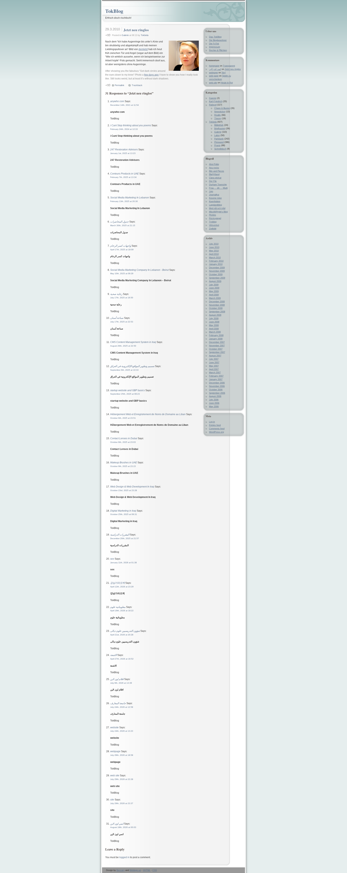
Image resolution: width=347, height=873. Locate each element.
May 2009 (214, 291)
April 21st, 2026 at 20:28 (121, 635)
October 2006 (215, 389)
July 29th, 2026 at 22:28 (121, 779)
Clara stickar (215, 177)
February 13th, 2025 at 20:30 (124, 201)
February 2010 (216, 261)
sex (112, 558)
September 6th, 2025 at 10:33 (124, 370)
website (114, 727)
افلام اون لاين (117, 679)
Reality (217, 115)
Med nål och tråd (217, 208)
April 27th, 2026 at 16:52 (122, 659)
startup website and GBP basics (127, 390)
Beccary (120, 870)
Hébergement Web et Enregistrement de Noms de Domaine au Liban (148, 414)
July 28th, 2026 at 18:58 (121, 755)
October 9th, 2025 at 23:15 (123, 466)
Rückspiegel (215, 218)
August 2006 (215, 396)
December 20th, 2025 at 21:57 (124, 538)
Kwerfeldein (214, 201)
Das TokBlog (215, 37)
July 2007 (213, 359)
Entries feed (215, 425)
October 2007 (215, 349)
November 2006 (217, 386)
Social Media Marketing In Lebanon (129, 197)
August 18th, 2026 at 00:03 (123, 827)
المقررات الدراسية (119, 534)
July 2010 (213, 244)
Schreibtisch (220, 149)
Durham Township (218, 184)
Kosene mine (215, 198)
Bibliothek (219, 125)
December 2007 (217, 342)
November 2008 (217, 305)
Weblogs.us (135, 870)
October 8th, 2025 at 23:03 (123, 442)
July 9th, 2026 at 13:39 (121, 683)
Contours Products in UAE (124, 173)
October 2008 (215, 308)
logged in (124, 857)
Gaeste (212, 98)
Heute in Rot (227, 82)
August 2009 (215, 281)
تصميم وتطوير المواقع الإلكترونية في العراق (132, 366)
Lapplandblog (215, 205)
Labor (217, 135)
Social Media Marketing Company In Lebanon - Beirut (139, 270)
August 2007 (215, 355)
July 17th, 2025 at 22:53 (121, 322)
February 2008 (216, 335)
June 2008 (214, 322)
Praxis (217, 145)
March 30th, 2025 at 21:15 (122, 225)
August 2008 (215, 315)
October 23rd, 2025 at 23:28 (123, 490)
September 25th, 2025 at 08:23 (125, 394)
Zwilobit (212, 228)
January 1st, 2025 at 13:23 (123, 153)
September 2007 (217, 352)
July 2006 (213, 399)
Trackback (137, 85)
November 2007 (217, 345)
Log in (212, 422)
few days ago (151, 74)
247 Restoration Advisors (124, 149)
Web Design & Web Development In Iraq (132, 486)
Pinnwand (219, 142)
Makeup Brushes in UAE (123, 462)
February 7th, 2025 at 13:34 (123, 177)
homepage (214, 66)
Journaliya (214, 194)
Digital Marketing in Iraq (123, 510)
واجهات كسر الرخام (120, 245)
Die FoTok (214, 43)
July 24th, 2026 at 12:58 (121, 707)
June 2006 (214, 403)
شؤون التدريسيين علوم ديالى (125, 631)
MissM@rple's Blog (218, 211)
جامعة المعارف (118, 703)
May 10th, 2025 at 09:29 (121, 273)
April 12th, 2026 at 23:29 (122, 587)
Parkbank (219, 138)
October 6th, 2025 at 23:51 (123, 418)
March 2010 (215, 257)
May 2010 (214, 250)
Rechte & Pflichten (218, 50)
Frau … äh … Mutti (218, 188)
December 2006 (217, 383)
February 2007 (216, 376)
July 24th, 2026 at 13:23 (121, 731)
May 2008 (214, 325)
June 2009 (214, 288)
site (112, 799)
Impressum (214, 47)
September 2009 (217, 278)
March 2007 (215, 372)
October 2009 (215, 274)
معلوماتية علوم (118, 607)
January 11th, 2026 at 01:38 (123, 562)
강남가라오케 (117, 583)
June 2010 (214, 247)
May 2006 (214, 406)
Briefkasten (219, 128)
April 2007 (214, 369)
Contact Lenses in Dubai (123, 438)
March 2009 (215, 298)
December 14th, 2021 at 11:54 (124, 105)
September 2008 (217, 311)
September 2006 (217, 393)
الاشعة (113, 655)
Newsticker (219, 111)
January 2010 (215, 264)
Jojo (211, 191)
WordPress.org (216, 432)
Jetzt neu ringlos (136, 29)
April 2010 (214, 254)
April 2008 (214, 328)
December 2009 (217, 267)
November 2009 (217, 271)
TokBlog (114, 11)
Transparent (229, 66)
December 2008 (217, 301)
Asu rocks (214, 167)
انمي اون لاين (116, 823)
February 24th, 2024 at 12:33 (124, 129)
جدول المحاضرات (119, 221)
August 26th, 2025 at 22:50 (123, 346)
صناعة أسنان (116, 318)
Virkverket (214, 225)
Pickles (212, 215)
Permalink (119, 85)
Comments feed (217, 428)
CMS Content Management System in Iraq (133, 342)
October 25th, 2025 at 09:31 (123, 514)
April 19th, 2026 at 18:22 (122, 610)
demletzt (143, 49)
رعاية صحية (116, 294)
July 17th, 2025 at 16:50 (121, 297)
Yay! (223, 72)
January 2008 (215, 339)
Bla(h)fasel (214, 174)
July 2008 (213, 318)
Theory (217, 118)
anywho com (117, 101)
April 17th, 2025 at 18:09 (122, 249)
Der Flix (213, 181)
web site (114, 775)
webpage (115, 751)
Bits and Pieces (216, 171)
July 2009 (213, 284)
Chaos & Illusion (222, 108)
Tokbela (144, 35)
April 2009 (214, 294)
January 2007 (215, 379)
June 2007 (214, 362)
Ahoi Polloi (214, 164)
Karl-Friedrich (215, 101)
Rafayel (212, 105)
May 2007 (214, 366)
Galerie (125, 35)
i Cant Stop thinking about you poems (130, 125)
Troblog (212, 222)
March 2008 (215, 332)
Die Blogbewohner (218, 40)
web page (213, 76)
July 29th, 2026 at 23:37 (121, 803)
